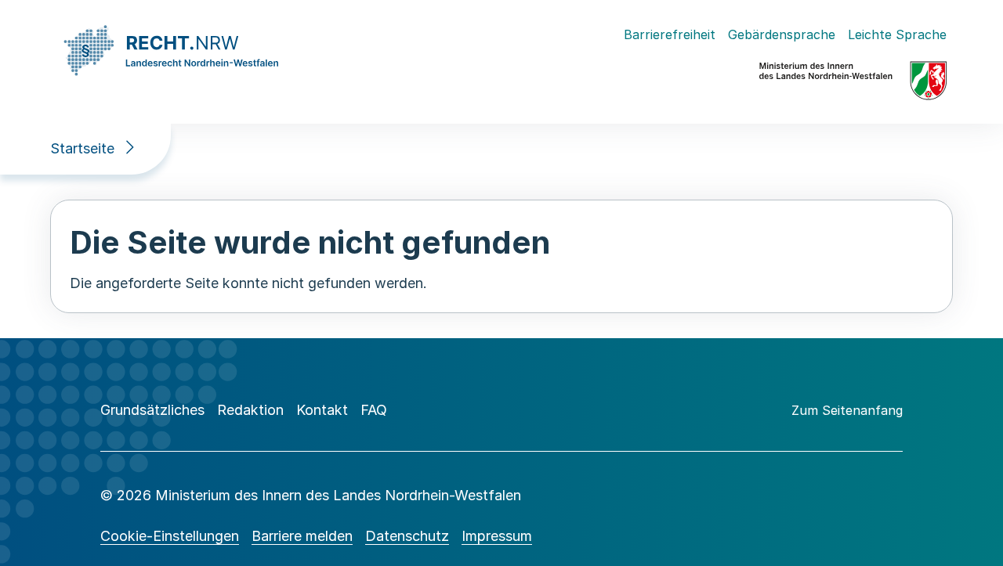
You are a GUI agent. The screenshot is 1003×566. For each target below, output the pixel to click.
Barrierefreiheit (669, 34)
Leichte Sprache (897, 34)
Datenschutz (407, 536)
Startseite (82, 148)
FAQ (373, 410)
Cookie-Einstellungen (169, 536)
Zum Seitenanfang (847, 410)
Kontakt (322, 410)
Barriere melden (302, 536)
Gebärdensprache (781, 34)
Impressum (497, 536)
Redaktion (250, 410)
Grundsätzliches (152, 410)
